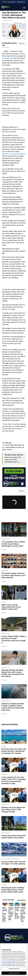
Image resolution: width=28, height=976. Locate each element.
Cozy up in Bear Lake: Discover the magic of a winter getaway (13, 863)
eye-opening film (7, 58)
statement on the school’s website (13, 154)
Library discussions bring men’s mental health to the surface (13, 836)
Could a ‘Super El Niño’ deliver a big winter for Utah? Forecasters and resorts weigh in (13, 639)
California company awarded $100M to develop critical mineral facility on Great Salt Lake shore (12, 707)
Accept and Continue (14, 973)
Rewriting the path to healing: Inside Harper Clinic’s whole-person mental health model (12, 890)
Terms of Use (7, 960)
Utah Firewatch (11, 2)
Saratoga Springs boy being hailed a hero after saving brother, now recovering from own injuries (12, 673)
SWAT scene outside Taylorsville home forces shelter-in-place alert (11, 607)
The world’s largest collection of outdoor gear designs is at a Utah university (13, 575)
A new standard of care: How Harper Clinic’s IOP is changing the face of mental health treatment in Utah (13, 780)
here (18, 462)
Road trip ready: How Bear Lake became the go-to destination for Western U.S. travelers (13, 751)
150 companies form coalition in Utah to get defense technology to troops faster (13, 544)
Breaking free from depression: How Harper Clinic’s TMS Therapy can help (13, 809)
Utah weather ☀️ (21, 2)
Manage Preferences (14, 968)
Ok (26, 945)
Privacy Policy (15, 960)
